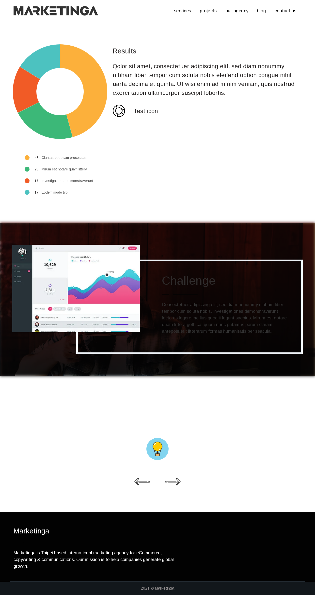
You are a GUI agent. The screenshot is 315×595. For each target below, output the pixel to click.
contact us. (286, 11)
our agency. (237, 11)
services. (183, 11)
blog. (262, 11)
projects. (209, 11)
